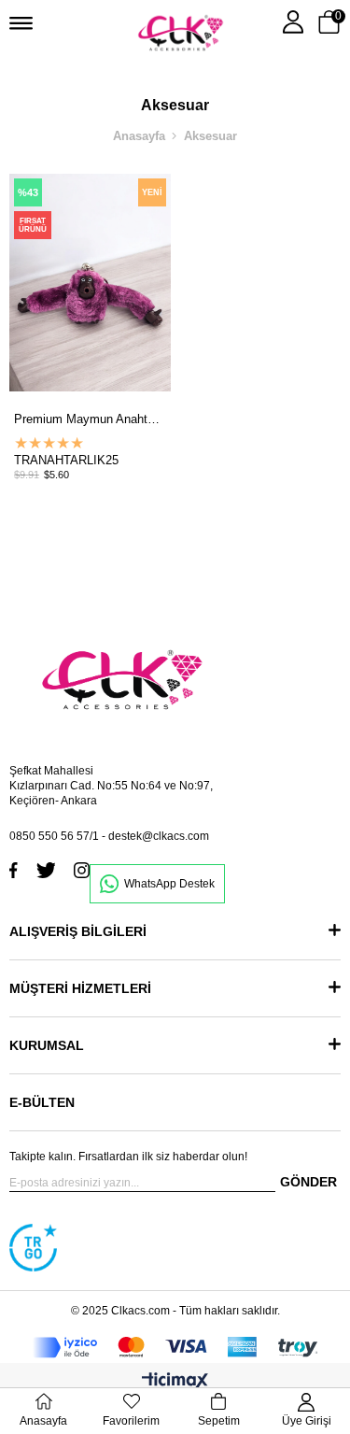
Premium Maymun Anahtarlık (90, 419)
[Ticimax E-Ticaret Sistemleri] (175, 1382)
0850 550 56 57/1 (54, 836)
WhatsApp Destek (169, 883)
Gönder (308, 1181)
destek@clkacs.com (158, 836)
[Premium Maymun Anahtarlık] (90, 282)
